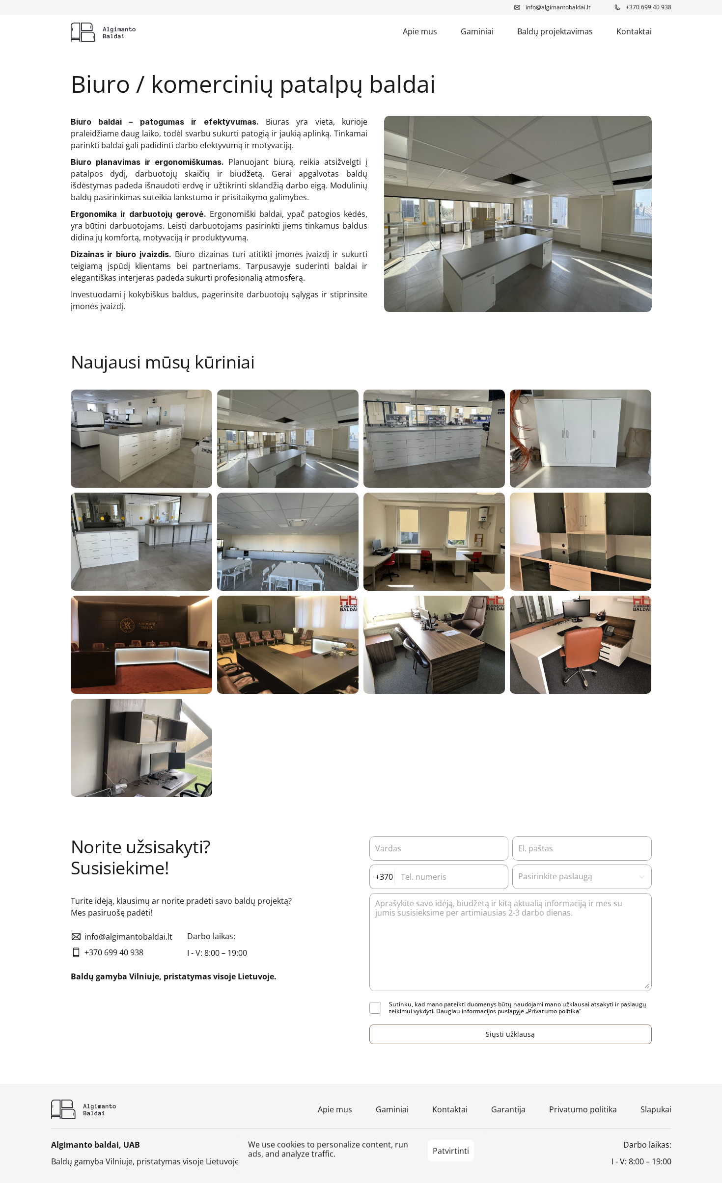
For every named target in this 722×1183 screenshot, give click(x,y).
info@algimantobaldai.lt (558, 7)
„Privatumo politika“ (553, 1011)
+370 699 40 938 (648, 7)
